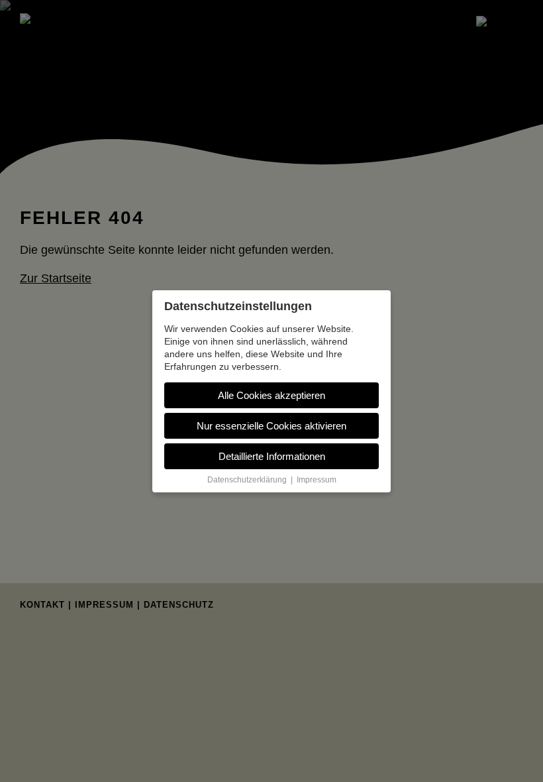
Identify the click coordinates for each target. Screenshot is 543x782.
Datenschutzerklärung (247, 479)
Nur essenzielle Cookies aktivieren (271, 425)
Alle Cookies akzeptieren (271, 395)
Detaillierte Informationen (272, 456)
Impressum (316, 479)
